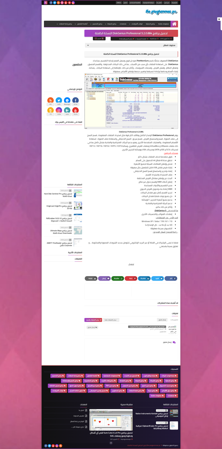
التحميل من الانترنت (130, 375)
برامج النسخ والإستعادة (126, 39)
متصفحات (123, 23)
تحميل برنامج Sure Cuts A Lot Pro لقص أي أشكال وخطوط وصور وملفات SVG (111, 434)
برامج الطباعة (124, 380)
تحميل (131, 264)
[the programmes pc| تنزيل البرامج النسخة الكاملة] (161, 12)
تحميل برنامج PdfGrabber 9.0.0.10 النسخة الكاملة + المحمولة (59, 219)
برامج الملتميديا (89, 380)
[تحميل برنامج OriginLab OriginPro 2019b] (78, 206)
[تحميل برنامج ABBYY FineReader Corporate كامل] (78, 242)
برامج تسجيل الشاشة (56, 385)
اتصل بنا (159, 2)
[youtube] (65, 2)
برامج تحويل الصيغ (76, 385)
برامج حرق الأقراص (168, 390)
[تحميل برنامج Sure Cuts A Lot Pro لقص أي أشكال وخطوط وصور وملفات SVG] (111, 420)
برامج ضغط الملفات (135, 390)
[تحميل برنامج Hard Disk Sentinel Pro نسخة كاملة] (78, 193)
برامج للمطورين (117, 390)
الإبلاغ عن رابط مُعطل (77, 421)
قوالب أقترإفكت (136, 23)
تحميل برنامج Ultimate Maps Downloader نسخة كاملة (61, 232)
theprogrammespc (126, 439)
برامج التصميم (97, 23)
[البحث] (45, 2)
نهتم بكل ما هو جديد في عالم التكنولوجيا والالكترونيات (147, 326)
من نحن (167, 2)
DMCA (119, 2)
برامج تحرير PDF (111, 385)
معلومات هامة (163, 23)
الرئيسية (174, 2)
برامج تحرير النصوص (129, 385)
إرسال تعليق (91, 327)
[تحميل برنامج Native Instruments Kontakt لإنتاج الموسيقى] (174, 413)
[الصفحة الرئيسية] (174, 24)
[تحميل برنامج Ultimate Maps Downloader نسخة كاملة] (78, 230)
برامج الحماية (150, 23)
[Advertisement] (86, 12)
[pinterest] (69, 2)
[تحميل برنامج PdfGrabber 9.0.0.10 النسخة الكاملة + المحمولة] (78, 218)
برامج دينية (152, 390)
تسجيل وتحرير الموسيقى (97, 390)
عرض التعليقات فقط (110, 320)
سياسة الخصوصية (148, 2)
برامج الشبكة (154, 380)
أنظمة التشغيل (82, 23)
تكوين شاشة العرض (76, 390)
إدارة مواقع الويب (149, 375)
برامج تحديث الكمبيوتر (167, 385)
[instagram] (73, 2)
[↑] (111, 443)
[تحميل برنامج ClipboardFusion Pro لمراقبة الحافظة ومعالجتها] (174, 425)
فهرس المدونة (79, 415)
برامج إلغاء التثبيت (107, 380)
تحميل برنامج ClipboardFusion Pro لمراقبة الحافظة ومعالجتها (152, 427)
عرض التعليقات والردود (92, 320)
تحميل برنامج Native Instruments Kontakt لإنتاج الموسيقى (152, 415)
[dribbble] (62, 2)
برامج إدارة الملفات (65, 23)
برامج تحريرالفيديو (94, 385)
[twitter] (54, 2)
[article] (109, 291)
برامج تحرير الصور (147, 385)
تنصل (125, 2)
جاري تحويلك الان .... (77, 426)
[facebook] (51, 2)
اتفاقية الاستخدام (135, 2)
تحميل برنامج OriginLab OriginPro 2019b (59, 207)
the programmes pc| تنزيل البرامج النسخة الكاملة (143, 445)
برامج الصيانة (111, 23)
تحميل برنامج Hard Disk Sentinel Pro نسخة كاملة (58, 195)
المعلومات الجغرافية (111, 375)
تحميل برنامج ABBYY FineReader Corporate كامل (59, 244)
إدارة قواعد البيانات (168, 375)
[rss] (58, 2)
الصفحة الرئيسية (141, 39)
